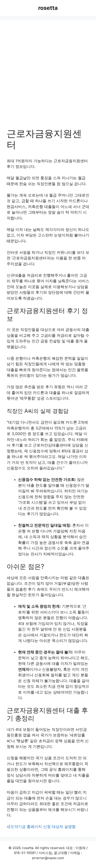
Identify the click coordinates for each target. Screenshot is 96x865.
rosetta (48, 7)
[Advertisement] (48, 77)
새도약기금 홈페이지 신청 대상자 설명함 (41, 826)
